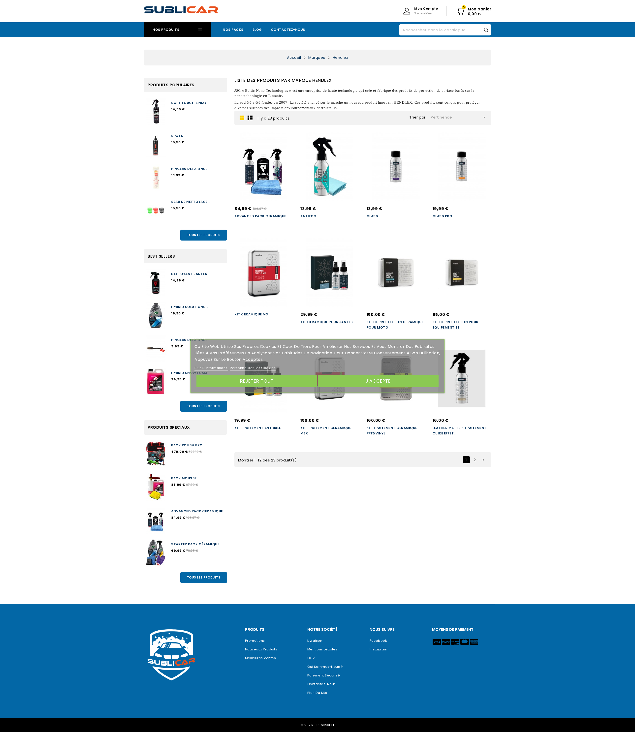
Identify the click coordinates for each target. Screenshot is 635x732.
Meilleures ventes (260, 658)
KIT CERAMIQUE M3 (251, 314)
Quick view (284, 149)
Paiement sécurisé (323, 675)
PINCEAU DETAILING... (189, 168)
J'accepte (378, 381)
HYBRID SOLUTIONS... (189, 307)
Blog (257, 29)
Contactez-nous (288, 29)
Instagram (378, 649)
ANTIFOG (308, 216)
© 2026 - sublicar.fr (317, 725)
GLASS (372, 216)
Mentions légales (322, 649)
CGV (311, 658)
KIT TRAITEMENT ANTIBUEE (257, 428)
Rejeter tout (257, 381)
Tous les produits (204, 235)
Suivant (483, 460)
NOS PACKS (233, 29)
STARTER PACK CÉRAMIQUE (195, 544)
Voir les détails (284, 140)
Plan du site (317, 692)
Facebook (378, 640)
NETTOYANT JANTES (189, 274)
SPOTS (177, 135)
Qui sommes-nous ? (325, 666)
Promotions (255, 640)
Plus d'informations (211, 368)
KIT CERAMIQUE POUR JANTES (326, 322)
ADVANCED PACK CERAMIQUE (197, 511)
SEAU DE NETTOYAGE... (190, 201)
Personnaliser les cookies (253, 368)
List (250, 117)
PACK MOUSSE (184, 478)
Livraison (314, 640)
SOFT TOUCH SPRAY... (190, 102)
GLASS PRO (442, 216)
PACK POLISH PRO (187, 445)
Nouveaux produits (261, 649)
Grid (242, 117)
